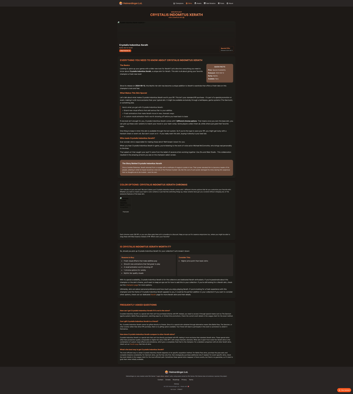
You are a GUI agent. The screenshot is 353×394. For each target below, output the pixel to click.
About (231, 3)
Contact (160, 380)
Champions (179, 3)
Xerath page (134, 344)
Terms (191, 380)
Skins (190, 3)
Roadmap (176, 380)
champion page (132, 285)
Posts (222, 3)
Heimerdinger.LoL (178, 372)
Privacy (184, 380)
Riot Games (152, 376)
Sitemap (176, 384)
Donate (168, 380)
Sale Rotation (210, 3)
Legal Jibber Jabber (163, 376)
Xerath (153, 295)
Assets (199, 3)
